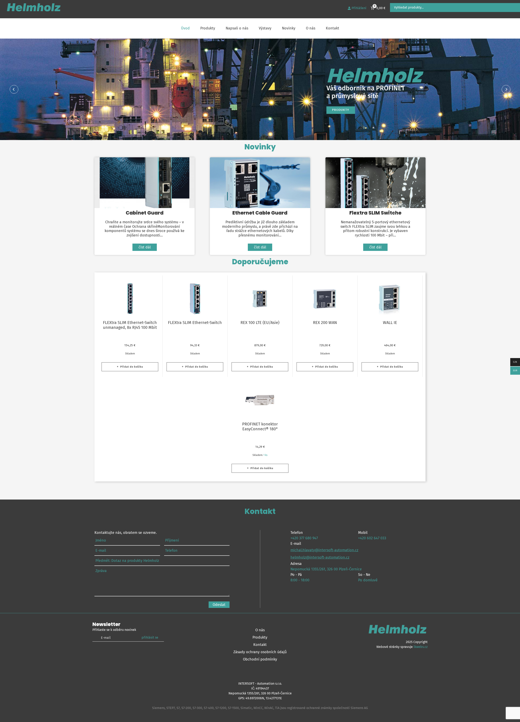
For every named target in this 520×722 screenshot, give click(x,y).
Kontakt (260, 644)
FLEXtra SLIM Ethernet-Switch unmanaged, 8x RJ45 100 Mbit (130, 325)
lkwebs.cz (421, 647)
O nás (260, 630)
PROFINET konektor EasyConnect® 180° (260, 426)
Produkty (340, 109)
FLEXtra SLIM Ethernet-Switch (195, 322)
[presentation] (14, 89)
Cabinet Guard (144, 182)
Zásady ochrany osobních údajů (260, 652)
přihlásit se (150, 637)
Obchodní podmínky (260, 659)
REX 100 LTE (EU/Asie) (259, 322)
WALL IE (390, 322)
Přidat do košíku (131, 366)
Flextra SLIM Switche (375, 182)
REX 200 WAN (325, 322)
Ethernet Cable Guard (260, 182)
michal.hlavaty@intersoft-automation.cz (324, 550)
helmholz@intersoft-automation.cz (319, 557)
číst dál (145, 247)
